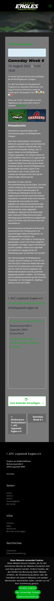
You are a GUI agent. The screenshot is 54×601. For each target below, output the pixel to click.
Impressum (11, 550)
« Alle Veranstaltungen (20, 44)
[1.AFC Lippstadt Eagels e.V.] (27, 5)
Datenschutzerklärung (15, 553)
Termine (10, 523)
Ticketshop (21, 105)
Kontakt (10, 474)
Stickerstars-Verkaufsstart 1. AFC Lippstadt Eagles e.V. (18, 424)
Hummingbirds (12, 501)
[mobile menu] (50, 5)
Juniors (9, 498)
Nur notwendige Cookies (27, 592)
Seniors (9, 495)
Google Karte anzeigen (22, 339)
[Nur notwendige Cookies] (50, 578)
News (8, 526)
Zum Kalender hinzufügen (25, 403)
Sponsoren (11, 528)
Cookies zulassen (28, 588)
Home (9, 493)
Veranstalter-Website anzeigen (26, 303)
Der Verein (10, 504)
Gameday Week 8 (38, 418)
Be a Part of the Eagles (15, 531)
